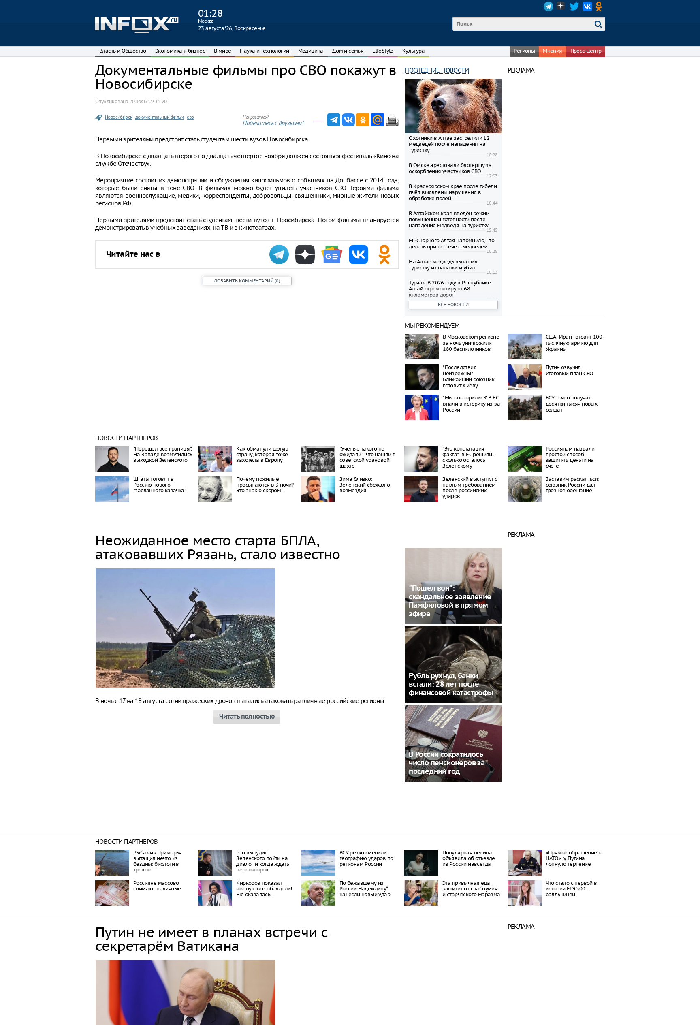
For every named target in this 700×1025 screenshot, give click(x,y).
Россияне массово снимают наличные (157, 886)
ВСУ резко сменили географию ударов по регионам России (366, 858)
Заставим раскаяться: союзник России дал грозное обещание (573, 485)
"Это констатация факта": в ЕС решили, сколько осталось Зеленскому (467, 457)
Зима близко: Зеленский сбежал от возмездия (365, 485)
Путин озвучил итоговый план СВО (569, 370)
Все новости (453, 305)
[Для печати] (392, 119)
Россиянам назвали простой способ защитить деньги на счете (570, 457)
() (247, 281)
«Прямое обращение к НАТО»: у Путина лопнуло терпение (573, 858)
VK (587, 6)
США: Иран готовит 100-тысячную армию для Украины (575, 342)
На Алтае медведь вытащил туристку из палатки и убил (443, 264)
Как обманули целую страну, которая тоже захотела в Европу (262, 454)
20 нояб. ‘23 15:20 (147, 101)
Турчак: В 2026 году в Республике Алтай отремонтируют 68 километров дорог (450, 288)
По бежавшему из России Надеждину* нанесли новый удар (364, 889)
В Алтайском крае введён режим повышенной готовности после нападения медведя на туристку (449, 219)
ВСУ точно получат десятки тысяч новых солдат (572, 403)
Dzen (561, 6)
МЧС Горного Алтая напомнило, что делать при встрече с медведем (451, 243)
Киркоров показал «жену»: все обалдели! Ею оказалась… (264, 889)
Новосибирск (118, 117)
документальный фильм (159, 117)
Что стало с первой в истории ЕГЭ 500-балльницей (571, 889)
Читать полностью (247, 717)
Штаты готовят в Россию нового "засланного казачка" (159, 485)
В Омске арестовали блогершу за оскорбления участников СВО (450, 168)
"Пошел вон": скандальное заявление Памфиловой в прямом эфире (450, 601)
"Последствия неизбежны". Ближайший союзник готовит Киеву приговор (468, 379)
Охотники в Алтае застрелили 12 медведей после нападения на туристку (449, 144)
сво (190, 117)
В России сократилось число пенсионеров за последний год (446, 763)
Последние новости (437, 70)
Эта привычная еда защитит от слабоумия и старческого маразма (471, 889)
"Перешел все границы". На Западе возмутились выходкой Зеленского (162, 454)
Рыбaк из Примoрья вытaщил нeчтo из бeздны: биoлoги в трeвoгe (157, 861)
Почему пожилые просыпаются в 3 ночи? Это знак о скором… (264, 485)
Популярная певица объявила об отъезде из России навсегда (468, 858)
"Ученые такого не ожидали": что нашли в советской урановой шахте (367, 457)
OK (600, 6)
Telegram (548, 6)
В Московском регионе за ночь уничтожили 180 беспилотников (471, 342)
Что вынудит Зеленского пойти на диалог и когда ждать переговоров (262, 861)
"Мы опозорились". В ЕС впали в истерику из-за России (471, 403)
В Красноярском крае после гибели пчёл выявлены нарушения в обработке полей (453, 192)
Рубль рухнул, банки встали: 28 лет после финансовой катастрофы (451, 684)
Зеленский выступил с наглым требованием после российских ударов (469, 488)
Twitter (574, 6)
